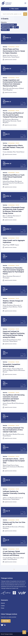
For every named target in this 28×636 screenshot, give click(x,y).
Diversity (3, 603)
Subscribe (6, 621)
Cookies (3, 606)
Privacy (2, 608)
